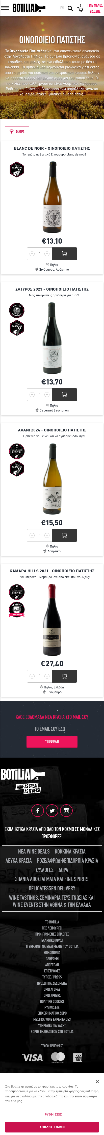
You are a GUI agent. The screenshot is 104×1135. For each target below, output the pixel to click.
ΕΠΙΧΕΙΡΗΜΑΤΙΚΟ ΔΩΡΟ (52, 1013)
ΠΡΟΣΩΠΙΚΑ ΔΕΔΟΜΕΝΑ (52, 983)
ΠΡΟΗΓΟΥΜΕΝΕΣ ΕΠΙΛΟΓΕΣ (52, 934)
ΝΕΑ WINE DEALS (34, 851)
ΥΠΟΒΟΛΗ (52, 741)
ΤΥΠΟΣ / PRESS (52, 977)
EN (62, 8)
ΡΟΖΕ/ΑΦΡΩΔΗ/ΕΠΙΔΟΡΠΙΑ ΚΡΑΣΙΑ (67, 860)
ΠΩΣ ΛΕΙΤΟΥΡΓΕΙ (52, 928)
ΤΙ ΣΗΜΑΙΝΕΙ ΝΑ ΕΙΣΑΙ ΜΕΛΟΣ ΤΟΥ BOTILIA (52, 946)
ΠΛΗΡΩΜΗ (52, 958)
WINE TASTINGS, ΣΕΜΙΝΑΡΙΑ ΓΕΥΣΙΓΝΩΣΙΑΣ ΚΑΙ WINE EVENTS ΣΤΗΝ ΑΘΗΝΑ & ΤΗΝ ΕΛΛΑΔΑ (52, 901)
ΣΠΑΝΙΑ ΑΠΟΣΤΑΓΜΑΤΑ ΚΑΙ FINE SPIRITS (52, 879)
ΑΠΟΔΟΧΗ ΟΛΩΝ (52, 1127)
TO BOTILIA (52, 922)
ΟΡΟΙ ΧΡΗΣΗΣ (52, 995)
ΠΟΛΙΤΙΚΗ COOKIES (52, 1001)
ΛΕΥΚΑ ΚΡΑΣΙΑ (19, 860)
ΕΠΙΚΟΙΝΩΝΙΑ (52, 952)
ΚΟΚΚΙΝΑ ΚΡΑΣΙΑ (70, 851)
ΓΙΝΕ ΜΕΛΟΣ (95, 5)
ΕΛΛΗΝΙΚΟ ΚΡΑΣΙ (52, 940)
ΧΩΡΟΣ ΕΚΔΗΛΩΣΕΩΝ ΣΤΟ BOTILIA (52, 1031)
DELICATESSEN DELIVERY (52, 888)
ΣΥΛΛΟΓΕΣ (45, 870)
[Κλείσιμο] (97, 1081)
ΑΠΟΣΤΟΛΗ (52, 965)
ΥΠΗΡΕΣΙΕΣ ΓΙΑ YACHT (52, 1025)
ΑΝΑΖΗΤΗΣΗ (70, 8)
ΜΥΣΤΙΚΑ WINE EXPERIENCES (52, 1019)
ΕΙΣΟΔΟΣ (95, 11)
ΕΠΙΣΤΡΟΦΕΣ (52, 971)
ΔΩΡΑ (63, 870)
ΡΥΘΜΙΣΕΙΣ (53, 1114)
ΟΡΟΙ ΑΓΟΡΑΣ (52, 989)
